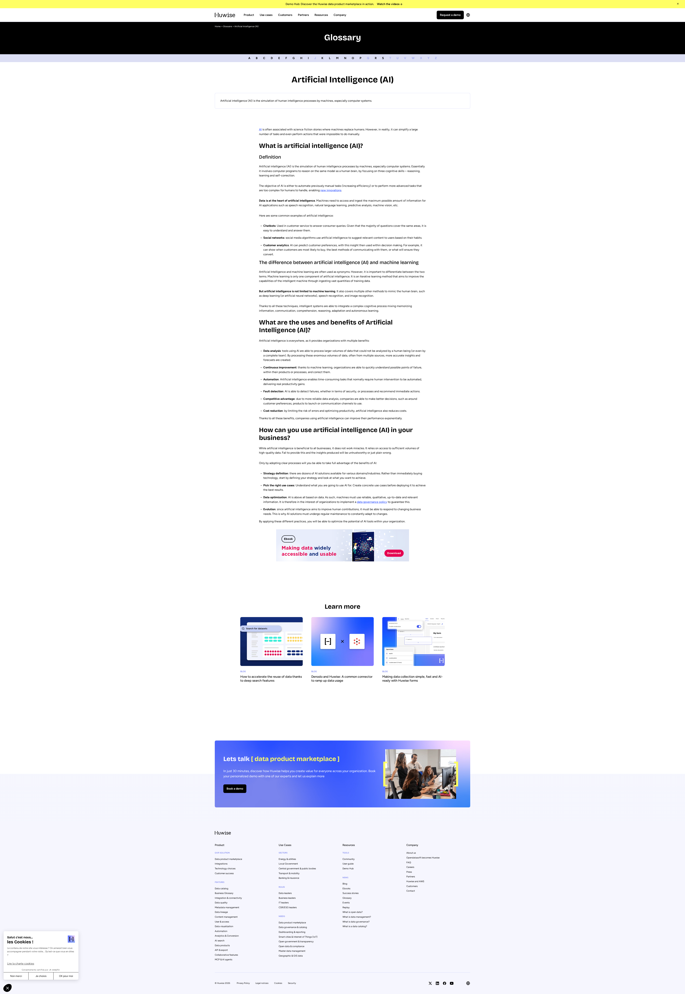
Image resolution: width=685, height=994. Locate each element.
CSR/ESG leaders (288, 907)
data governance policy (372, 502)
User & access (222, 921)
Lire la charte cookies (20, 963)
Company (340, 15)
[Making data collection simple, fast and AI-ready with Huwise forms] (413, 658)
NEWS (345, 877)
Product (249, 15)
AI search (219, 940)
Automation (221, 931)
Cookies (278, 983)
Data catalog (221, 888)
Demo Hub (348, 868)
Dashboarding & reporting (292, 932)
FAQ (408, 862)
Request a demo (450, 15)
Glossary (347, 898)
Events (346, 902)
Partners (303, 15)
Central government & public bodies (297, 868)
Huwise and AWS (415, 881)
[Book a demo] (342, 774)
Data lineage (221, 912)
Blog (344, 883)
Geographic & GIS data (291, 955)
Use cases (266, 15)
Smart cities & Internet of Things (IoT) (298, 936)
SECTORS (283, 853)
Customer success (224, 873)
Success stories (350, 893)
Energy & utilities (287, 859)
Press (409, 872)
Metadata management (227, 907)
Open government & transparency (296, 941)
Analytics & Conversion (227, 935)
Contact (410, 890)
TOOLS (345, 853)
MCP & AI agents (223, 959)
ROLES (282, 887)
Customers (285, 15)
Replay (346, 907)
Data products (222, 945)
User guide (348, 863)
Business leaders (287, 898)
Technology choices (225, 868)
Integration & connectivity (228, 898)
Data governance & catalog (293, 927)
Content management (226, 917)
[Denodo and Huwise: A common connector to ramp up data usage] (342, 658)
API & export (221, 950)
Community (348, 859)
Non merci (16, 976)
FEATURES (219, 882)
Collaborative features (226, 955)
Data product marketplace (228, 859)
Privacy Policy (243, 983)
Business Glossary (224, 893)
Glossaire (227, 26)
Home (218, 26)
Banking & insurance (289, 878)
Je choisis (41, 976)
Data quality (221, 902)
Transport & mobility (289, 873)
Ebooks (346, 888)
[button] (7, 988)
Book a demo (235, 788)
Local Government (288, 863)
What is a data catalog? (354, 926)
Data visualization (224, 926)
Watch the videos (388, 4)
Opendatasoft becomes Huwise (423, 857)
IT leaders (284, 902)
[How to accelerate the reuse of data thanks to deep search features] (271, 658)
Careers (410, 867)
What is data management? (356, 917)
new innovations (330, 190)
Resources (321, 15)
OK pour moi (66, 976)
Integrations (221, 863)
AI (260, 129)
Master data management (292, 951)
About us (411, 852)
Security (292, 983)
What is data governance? (356, 921)
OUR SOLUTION (222, 853)
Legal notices (261, 983)
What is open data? (352, 912)
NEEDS (282, 916)
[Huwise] (225, 15)
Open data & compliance (291, 946)
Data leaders (285, 893)
